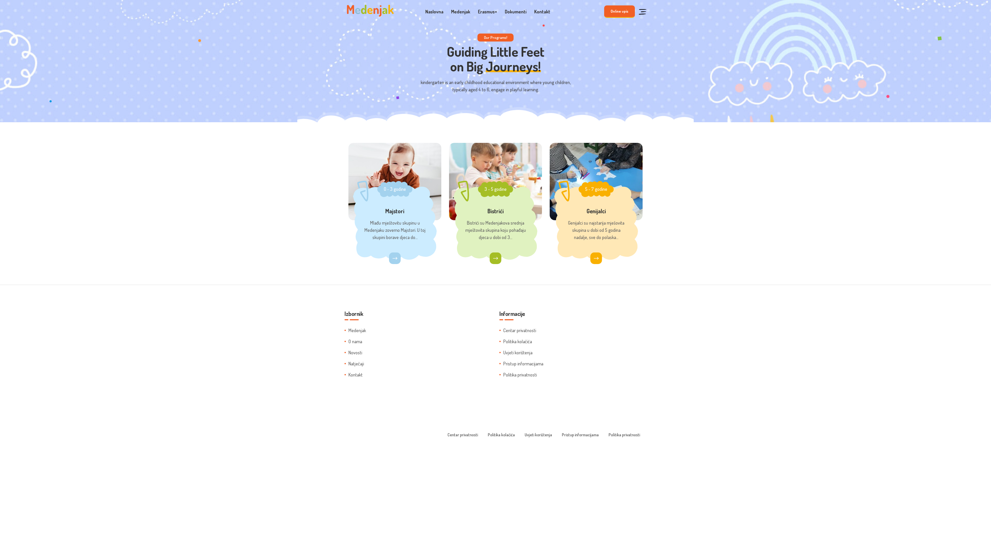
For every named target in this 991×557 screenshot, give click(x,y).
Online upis (619, 11)
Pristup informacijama (523, 363)
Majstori (394, 211)
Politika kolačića (517, 341)
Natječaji (356, 363)
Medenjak (460, 11)
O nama (355, 341)
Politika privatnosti (520, 375)
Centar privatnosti (519, 330)
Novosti (355, 352)
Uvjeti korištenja (517, 352)
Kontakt (542, 11)
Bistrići (495, 211)
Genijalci (596, 211)
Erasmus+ (487, 11)
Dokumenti (515, 11)
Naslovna (434, 11)
